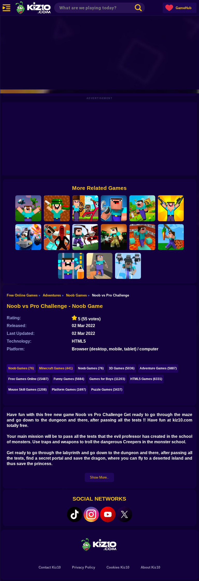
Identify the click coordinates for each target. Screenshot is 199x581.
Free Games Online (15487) (28, 379)
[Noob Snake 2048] (171, 237)
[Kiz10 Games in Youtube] (108, 514)
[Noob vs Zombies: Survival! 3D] (28, 208)
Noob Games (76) (21, 368)
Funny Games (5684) (69, 379)
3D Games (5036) (121, 368)
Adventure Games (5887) (158, 368)
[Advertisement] (99, 52)
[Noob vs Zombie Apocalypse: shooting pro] (171, 208)
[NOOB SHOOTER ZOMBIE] (114, 237)
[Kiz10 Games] (99, 544)
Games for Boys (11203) (107, 379)
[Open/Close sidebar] (6, 8)
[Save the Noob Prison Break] (71, 266)
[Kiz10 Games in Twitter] (124, 514)
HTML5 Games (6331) (146, 379)
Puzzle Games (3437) (106, 389)
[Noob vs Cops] (28, 237)
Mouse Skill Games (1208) (27, 389)
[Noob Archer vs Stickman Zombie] (85, 208)
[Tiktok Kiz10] (74, 514)
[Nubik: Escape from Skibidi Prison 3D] (57, 237)
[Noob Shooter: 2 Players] (57, 208)
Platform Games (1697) (69, 389)
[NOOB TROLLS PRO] (114, 208)
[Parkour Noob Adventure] (142, 208)
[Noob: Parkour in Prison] (142, 237)
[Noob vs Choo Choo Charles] (85, 237)
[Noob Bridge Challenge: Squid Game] (128, 266)
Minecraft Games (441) (56, 368)
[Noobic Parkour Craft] (99, 266)
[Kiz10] (41, 8)
